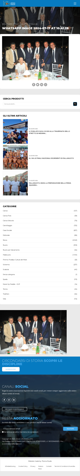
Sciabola (6, 269)
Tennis (5, 289)
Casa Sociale (7, 230)
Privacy (32, 466)
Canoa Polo (7, 216)
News (5, 240)
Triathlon (6, 294)
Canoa (5, 211)
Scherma (6, 265)
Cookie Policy (23, 466)
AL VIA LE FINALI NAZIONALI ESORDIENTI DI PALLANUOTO (51, 158)
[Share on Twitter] (37, 84)
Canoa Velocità (8, 221)
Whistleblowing (10, 466)
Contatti (49, 466)
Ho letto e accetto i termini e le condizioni (21, 432)
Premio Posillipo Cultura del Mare (15, 260)
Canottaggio (7, 225)
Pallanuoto (7, 255)
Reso (40, 469)
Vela (4, 299)
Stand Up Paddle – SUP (11, 284)
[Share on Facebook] (33, 84)
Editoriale (6, 235)
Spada (5, 279)
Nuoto (5, 245)
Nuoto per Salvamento (11, 250)
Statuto (40, 466)
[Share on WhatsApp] (45, 84)
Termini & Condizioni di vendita (64, 466)
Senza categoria (9, 274)
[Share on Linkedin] (41, 84)
